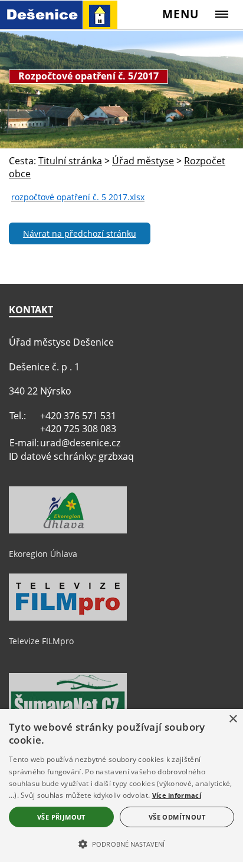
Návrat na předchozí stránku (79, 233)
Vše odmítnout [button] (177, 817)
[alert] (121, 785)
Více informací (176, 795)
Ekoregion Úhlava (43, 553)
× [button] (232, 719)
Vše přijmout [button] (61, 817)
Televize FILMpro (41, 640)
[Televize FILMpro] (68, 617)
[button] (121, 843)
